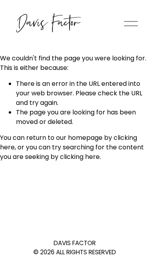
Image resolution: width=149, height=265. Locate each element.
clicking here (80, 156)
